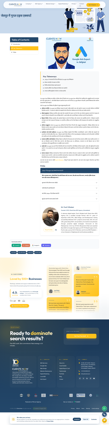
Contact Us (81, 5)
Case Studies (62, 366)
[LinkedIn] (87, 378)
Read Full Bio (49, 230)
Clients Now (19, 408)
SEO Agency (38, 4)
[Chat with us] (104, 420)
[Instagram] (90, 378)
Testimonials (62, 371)
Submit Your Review (20, 306)
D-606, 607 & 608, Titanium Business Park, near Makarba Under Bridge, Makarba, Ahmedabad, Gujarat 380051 (88, 365)
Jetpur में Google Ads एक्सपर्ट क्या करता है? (52, 170)
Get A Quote (92, 5)
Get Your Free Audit (80, 336)
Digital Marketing (63, 4)
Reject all (85, 419)
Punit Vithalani (59, 160)
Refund (78, 408)
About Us (61, 363)
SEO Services (43, 363)
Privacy (73, 408)
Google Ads (43, 366)
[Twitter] (83, 378)
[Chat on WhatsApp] (104, 408)
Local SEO (43, 376)
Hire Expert (43, 379)
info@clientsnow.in (85, 374)
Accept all (76, 419)
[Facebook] (80, 378)
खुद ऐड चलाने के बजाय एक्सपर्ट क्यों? (50, 199)
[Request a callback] (104, 414)
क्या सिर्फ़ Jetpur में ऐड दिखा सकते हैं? (50, 193)
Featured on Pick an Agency (33, 402)
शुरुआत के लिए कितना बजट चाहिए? (50, 182)
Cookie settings (95, 408)
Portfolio (61, 374)
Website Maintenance (46, 371)
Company (28, 4)
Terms (82, 408)
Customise (94, 419)
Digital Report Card (64, 368)
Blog (60, 376)
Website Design (50, 4)
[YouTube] (94, 378)
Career (61, 379)
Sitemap (88, 408)
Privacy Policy (50, 421)
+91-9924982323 (85, 371)
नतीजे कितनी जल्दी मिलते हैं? (48, 188)
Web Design (43, 368)
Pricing (73, 4)
